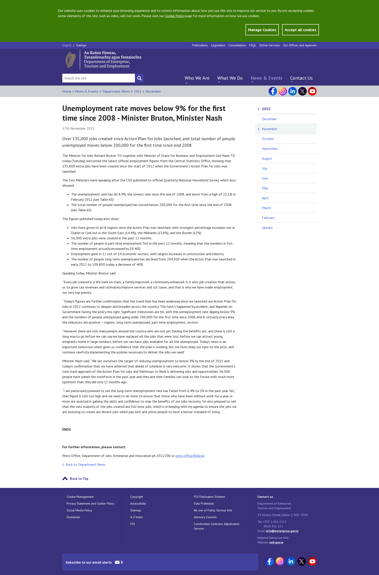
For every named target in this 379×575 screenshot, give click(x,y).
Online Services (269, 45)
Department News (116, 91)
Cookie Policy (174, 16)
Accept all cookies (300, 29)
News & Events (266, 78)
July (264, 168)
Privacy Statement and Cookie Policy (90, 503)
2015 (138, 91)
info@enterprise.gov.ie (282, 531)
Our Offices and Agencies (300, 45)
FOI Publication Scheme (209, 497)
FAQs (252, 45)
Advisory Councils (205, 517)
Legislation (218, 45)
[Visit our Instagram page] (282, 91)
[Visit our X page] (302, 91)
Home (66, 91)
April (265, 198)
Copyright (136, 497)
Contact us (265, 497)
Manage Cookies (262, 29)
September (270, 148)
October (268, 138)
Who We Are (197, 78)
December (269, 119)
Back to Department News (85, 464)
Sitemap (135, 510)
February (268, 217)
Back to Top (79, 478)
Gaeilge (81, 45)
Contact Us (301, 78)
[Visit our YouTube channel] (312, 91)
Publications (200, 45)
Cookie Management (80, 497)
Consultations (237, 45)
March (266, 208)
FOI (132, 524)
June (265, 178)
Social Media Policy (79, 510)
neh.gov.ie (276, 542)
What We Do (230, 78)
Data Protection (204, 503)
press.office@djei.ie (189, 455)
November (153, 91)
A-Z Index (136, 517)
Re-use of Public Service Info (213, 510)
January (267, 227)
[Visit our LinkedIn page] (292, 91)
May (265, 188)
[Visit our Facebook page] (272, 91)
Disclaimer (73, 517)
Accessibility (138, 503)
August (267, 158)
